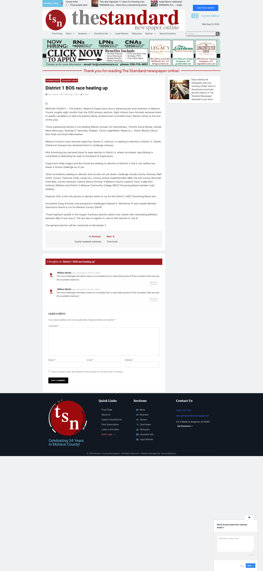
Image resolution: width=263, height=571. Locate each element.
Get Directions (184, 426)
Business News (52, 80)
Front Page (57, 33)
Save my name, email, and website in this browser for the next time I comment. (87, 372)
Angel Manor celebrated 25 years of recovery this (164, 1)
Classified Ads (101, 33)
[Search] (217, 33)
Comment (53, 326)
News (68, 33)
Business (82, 33)
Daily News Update (205, 8)
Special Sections (167, 33)
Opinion (149, 33)
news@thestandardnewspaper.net (192, 415)
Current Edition (210, 15)
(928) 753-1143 (183, 410)
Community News (69, 80)
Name (52, 360)
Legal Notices (121, 33)
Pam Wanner (53, 94)
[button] (46, 53)
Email (90, 360)
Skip (242, 565)
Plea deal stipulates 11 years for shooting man (104, 1)
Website (129, 360)
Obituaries (137, 33)
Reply (154, 282)
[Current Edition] (194, 15)
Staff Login (106, 434)
